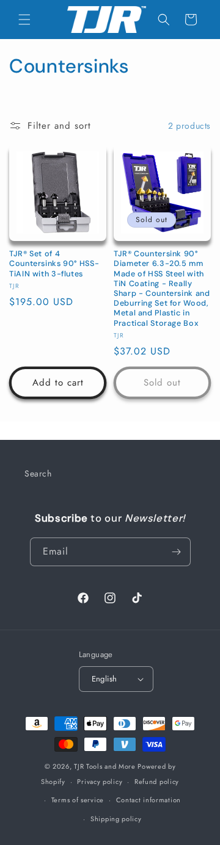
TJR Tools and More (105, 766)
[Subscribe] (176, 552)
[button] (24, 19)
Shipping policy (116, 819)
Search (38, 473)
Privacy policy (99, 781)
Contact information (148, 800)
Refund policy (156, 781)
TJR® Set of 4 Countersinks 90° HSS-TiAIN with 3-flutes (54, 263)
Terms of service (77, 800)
